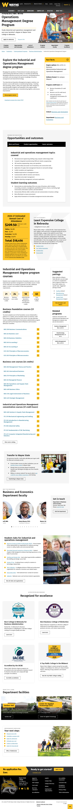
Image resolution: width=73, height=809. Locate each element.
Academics (11, 11)
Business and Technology (59, 112)
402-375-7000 (22, 784)
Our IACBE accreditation (12, 678)
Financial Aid (39, 253)
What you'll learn (14, 144)
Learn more (9, 634)
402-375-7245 (60, 507)
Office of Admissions (11, 751)
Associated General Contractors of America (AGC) (19, 550)
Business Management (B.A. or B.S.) (60, 327)
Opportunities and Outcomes (18, 46)
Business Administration (35, 51)
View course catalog (10, 442)
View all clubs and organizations (14, 581)
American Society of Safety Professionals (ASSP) (19, 543)
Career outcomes (47, 144)
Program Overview (6, 46)
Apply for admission (8, 39)
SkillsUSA (9, 576)
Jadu (65, 803)
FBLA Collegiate (11, 567)
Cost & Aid (21, 11)
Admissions (30, 11)
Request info (21, 39)
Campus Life (40, 11)
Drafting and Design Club (13, 557)
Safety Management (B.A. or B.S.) (60, 342)
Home (3, 51)
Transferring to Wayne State (16, 479)
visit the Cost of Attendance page (16, 257)
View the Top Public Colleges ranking (51, 675)
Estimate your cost (11, 741)
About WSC (59, 11)
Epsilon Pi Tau (10, 562)
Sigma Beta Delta (11, 572)
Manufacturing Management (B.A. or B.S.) (60, 334)
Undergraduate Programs (20, 51)
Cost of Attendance (30, 46)
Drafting (58, 291)
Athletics (50, 11)
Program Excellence (67, 46)
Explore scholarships (12, 743)
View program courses (10, 95)
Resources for (28, 3)
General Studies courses (51, 102)
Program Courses (42, 46)
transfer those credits (16, 465)
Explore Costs (39, 246)
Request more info (11, 733)
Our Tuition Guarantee (42, 248)
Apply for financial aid (12, 746)
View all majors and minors (60, 303)
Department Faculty (54, 46)
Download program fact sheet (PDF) (14, 100)
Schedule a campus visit (13, 736)
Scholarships (39, 250)
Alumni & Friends (38, 3)
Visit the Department (60, 511)
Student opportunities (31, 144)
